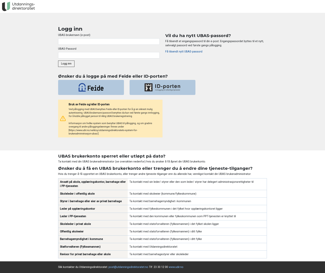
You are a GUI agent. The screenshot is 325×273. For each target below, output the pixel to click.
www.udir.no (176, 267)
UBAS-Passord (67, 48)
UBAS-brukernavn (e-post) (74, 35)
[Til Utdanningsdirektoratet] (18, 6)
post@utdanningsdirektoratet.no (128, 267)
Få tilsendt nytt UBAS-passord (183, 51)
